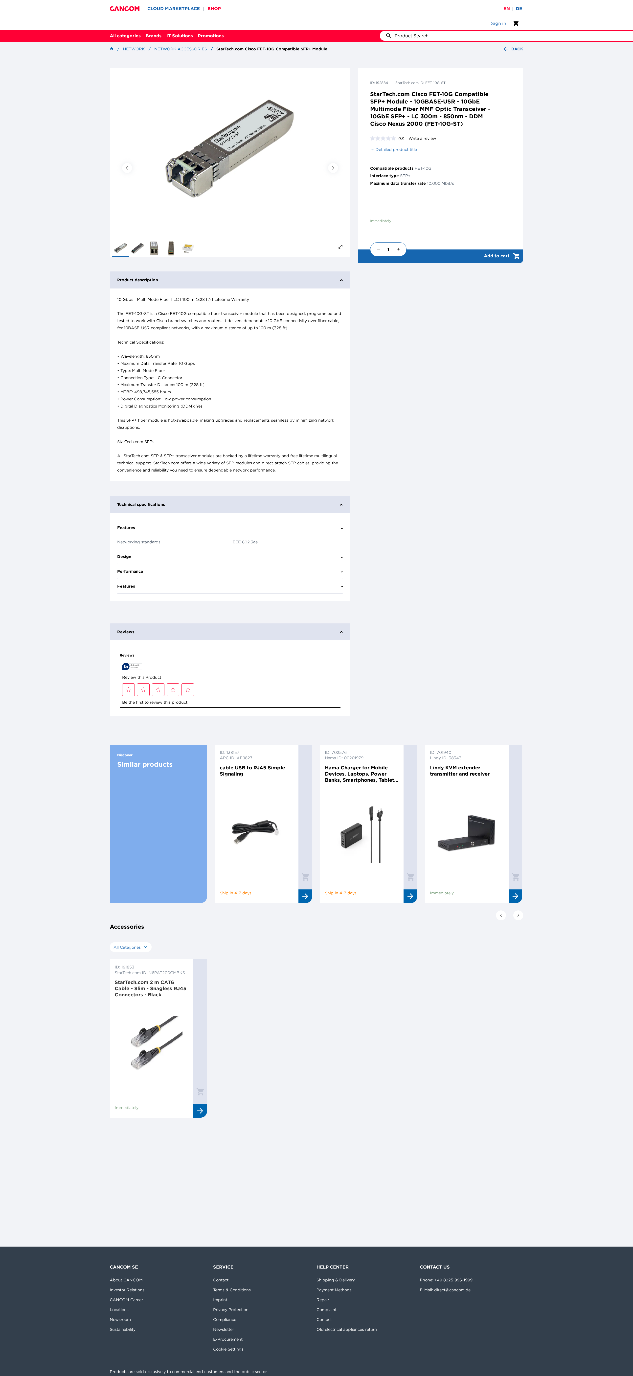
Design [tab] (124, 556)
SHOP (214, 8)
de (519, 8)
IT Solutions (179, 36)
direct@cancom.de (452, 1289)
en (506, 8)
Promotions (211, 36)
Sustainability (123, 1329)
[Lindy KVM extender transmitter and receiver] (467, 832)
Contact (220, 1279)
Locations (119, 1309)
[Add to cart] (305, 877)
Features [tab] (126, 527)
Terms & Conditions (232, 1289)
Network (134, 48)
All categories (125, 36)
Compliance (224, 1319)
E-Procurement (228, 1339)
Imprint (220, 1299)
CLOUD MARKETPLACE (173, 8)
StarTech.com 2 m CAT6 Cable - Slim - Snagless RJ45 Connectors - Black (150, 988)
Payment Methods (334, 1289)
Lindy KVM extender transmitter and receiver (460, 770)
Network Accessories (180, 48)
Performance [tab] (130, 571)
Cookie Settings (228, 1349)
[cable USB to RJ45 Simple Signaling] (257, 832)
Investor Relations (127, 1289)
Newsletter (223, 1329)
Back (517, 48)
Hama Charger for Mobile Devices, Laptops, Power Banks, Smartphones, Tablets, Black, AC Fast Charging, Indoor (361, 773)
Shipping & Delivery (335, 1279)
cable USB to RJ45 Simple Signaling (252, 770)
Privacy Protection (231, 1309)
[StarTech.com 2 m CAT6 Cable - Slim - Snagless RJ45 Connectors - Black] (151, 1047)
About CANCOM (126, 1279)
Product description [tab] (137, 279)
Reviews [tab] (125, 631)
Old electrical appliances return (346, 1329)
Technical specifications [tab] (141, 504)
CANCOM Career (126, 1299)
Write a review (422, 138)
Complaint (326, 1309)
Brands (153, 36)
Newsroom (120, 1319)
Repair (322, 1299)
